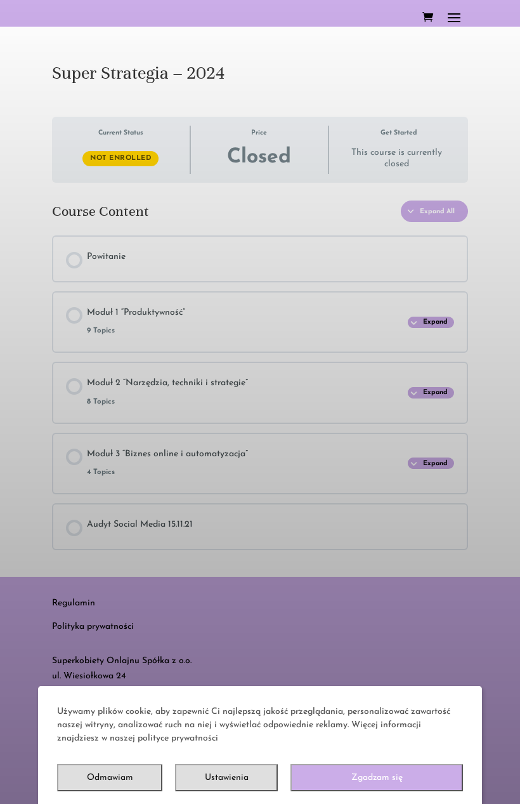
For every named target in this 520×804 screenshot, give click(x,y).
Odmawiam (110, 777)
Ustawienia (227, 777)
